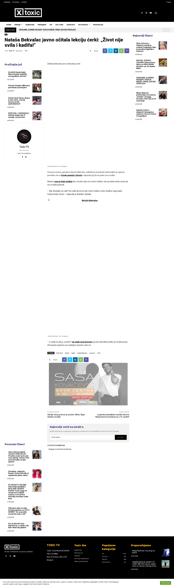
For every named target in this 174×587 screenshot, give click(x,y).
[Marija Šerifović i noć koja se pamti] (165, 552)
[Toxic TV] (24, 136)
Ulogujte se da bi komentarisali (60, 449)
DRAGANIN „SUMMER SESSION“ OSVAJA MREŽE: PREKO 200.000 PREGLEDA (146, 81)
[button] (156, 13)
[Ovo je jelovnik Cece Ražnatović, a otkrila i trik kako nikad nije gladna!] (36, 526)
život (98, 353)
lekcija (67, 353)
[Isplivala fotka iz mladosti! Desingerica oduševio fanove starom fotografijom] (163, 112)
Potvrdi (121, 437)
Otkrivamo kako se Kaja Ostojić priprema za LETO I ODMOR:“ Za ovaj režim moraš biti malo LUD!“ (19, 511)
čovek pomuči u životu (71, 175)
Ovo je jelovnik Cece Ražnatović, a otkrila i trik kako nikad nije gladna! (18, 526)
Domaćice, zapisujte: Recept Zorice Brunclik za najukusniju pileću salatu (18, 473)
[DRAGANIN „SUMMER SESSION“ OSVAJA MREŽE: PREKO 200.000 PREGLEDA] (163, 80)
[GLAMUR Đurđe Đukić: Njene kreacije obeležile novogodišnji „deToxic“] (36, 74)
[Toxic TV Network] (24, 547)
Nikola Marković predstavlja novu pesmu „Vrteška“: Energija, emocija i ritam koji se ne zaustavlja (55, 30)
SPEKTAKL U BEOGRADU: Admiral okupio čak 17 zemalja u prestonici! (18, 115)
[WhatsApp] (121, 50)
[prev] (164, 29)
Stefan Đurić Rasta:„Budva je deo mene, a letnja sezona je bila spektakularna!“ (19, 101)
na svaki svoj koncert (82, 342)
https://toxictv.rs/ (24, 150)
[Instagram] (146, 13)
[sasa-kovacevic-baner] (88, 384)
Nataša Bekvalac (82, 353)
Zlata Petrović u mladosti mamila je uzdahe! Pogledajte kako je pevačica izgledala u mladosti (146, 47)
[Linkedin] (116, 50)
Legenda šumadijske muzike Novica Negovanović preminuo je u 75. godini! (112, 415)
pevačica (92, 353)
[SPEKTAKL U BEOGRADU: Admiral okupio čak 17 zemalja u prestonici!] (36, 115)
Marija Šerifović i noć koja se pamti (143, 552)
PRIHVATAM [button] (165, 583)
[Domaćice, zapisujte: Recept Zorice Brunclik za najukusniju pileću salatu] (36, 473)
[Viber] (126, 50)
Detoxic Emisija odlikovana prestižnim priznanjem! (19, 86)
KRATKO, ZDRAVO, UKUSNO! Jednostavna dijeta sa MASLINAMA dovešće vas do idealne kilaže (145, 64)
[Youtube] (150, 13)
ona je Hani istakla (63, 181)
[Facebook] (141, 13)
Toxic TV (11, 51)
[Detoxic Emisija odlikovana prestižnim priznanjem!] (36, 88)
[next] (167, 29)
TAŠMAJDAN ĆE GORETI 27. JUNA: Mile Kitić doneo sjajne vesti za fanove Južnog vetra (144, 564)
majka (73, 353)
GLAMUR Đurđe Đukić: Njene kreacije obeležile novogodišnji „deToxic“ (17, 74)
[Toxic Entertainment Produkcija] (28, 12)
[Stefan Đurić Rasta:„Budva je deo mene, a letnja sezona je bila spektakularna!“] (36, 100)
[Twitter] (110, 50)
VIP (6, 34)
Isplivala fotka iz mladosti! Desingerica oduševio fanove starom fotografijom (146, 113)
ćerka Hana (59, 353)
